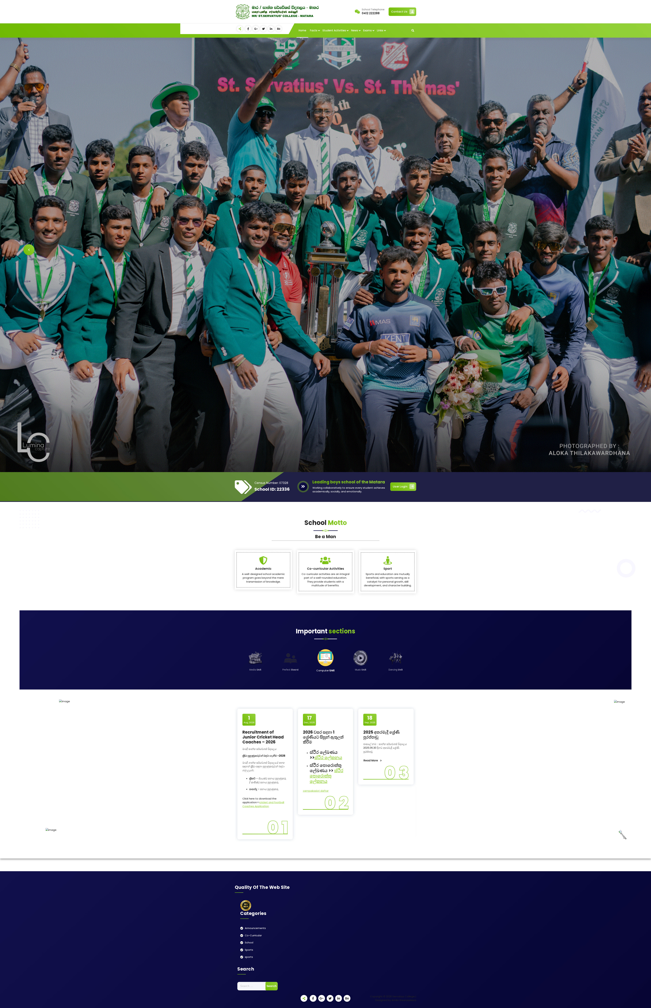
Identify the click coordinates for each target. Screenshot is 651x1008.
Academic (263, 568)
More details (398, 271)
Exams (367, 30)
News (354, 30)
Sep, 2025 (369, 719)
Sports (249, 950)
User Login (400, 486)
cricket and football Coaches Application (263, 804)
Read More (370, 760)
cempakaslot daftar (316, 791)
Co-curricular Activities (325, 568)
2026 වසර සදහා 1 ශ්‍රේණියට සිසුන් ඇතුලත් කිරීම (323, 737)
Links (380, 30)
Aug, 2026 (249, 719)
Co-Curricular (253, 935)
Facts (313, 30)
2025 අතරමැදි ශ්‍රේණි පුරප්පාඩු (381, 734)
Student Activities (334, 30)
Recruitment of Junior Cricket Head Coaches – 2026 (263, 737)
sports (249, 957)
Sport (387, 568)
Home (302, 30)
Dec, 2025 (309, 719)
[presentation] (28, 249)
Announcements (255, 928)
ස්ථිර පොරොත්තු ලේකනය (326, 775)
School (249, 942)
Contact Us (399, 12)
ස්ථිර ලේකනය (328, 757)
